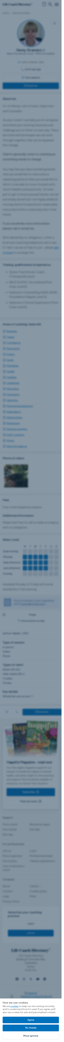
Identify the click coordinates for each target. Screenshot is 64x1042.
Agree (30, 1019)
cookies (14, 1006)
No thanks (30, 1027)
